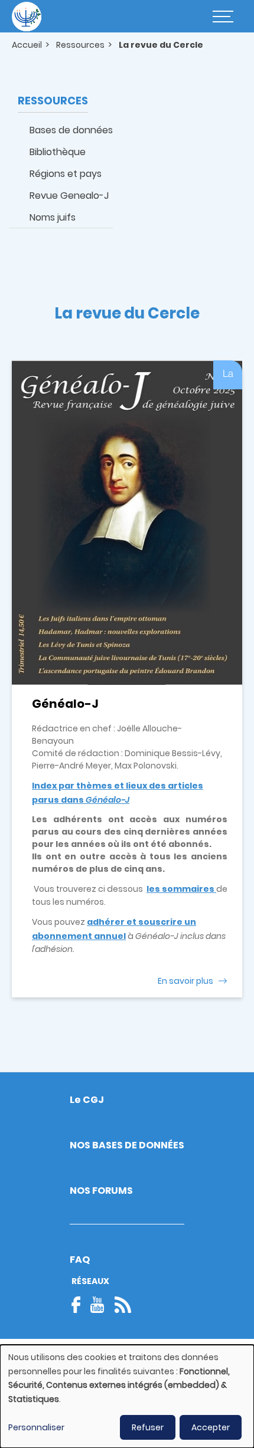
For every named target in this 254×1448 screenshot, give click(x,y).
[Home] (26, 16)
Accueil (27, 45)
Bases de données (71, 130)
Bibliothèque (58, 152)
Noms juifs (53, 217)
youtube (97, 1304)
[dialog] (127, 1396)
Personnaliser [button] (36, 1427)
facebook (79, 1304)
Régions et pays (66, 173)
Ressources (80, 45)
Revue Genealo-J (69, 195)
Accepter (210, 1427)
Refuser (148, 1427)
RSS (123, 1304)
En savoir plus (185, 981)
